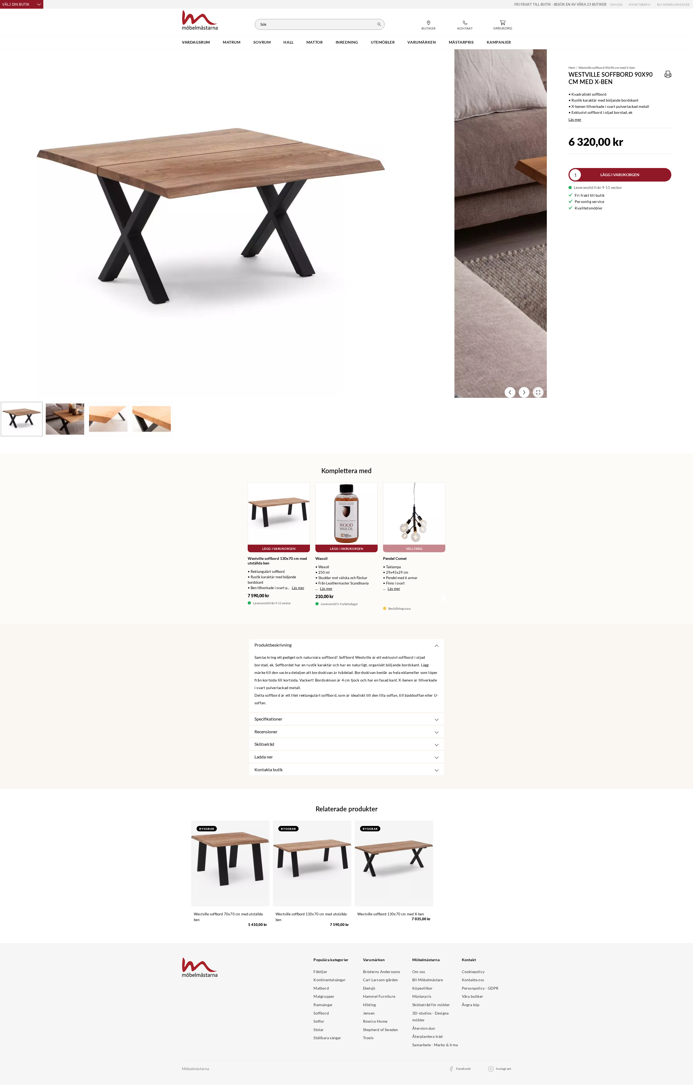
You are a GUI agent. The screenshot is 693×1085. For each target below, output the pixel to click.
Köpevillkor (422, 988)
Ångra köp (471, 1004)
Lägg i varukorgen (619, 174)
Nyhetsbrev (639, 4)
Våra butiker (472, 996)
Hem (571, 68)
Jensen (369, 1013)
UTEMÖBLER (383, 42)
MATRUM (232, 42)
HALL (288, 42)
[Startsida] (200, 19)
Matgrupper (323, 996)
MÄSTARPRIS (461, 42)
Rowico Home (375, 1021)
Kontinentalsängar (329, 979)
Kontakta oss (473, 979)
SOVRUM (262, 42)
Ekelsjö (369, 988)
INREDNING (347, 42)
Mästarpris (421, 996)
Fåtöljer (320, 971)
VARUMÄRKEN (421, 42)
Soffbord (321, 1013)
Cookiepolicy (473, 971)
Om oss (616, 4)
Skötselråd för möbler (431, 1004)
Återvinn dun (423, 1028)
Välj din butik (16, 4)
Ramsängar (323, 1004)
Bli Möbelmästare (673, 4)
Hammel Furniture (379, 996)
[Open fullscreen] (538, 392)
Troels (368, 1037)
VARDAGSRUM (196, 42)
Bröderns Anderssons (381, 971)
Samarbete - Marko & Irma (435, 1044)
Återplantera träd (427, 1036)
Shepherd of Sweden (380, 1029)
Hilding (369, 1004)
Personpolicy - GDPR (480, 988)
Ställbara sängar (327, 1037)
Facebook (463, 1069)
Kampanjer (499, 42)
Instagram (503, 1069)
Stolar (318, 1029)
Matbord (321, 988)
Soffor (318, 1021)
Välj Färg (414, 548)
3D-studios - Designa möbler (430, 1016)
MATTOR (314, 42)
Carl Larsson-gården (380, 979)
